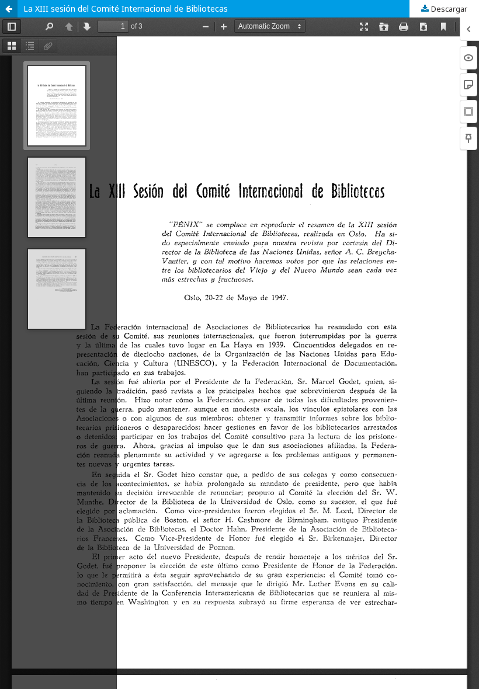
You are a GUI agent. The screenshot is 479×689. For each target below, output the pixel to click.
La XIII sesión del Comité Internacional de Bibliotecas (125, 8)
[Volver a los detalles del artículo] (9, 9)
